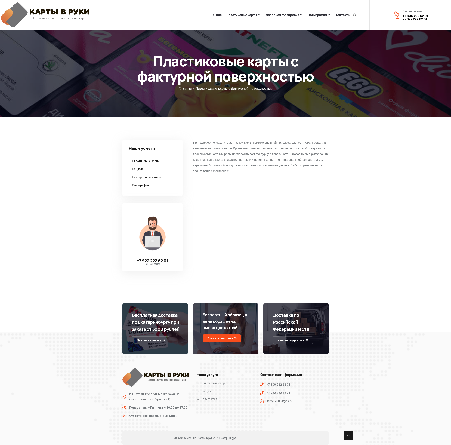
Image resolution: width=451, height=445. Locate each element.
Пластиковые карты (241, 15)
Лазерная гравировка (282, 15)
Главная (185, 88)
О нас (217, 15)
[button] (150, 340)
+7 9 (406, 19)
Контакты (342, 15)
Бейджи (137, 169)
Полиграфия (317, 15)
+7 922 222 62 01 (152, 260)
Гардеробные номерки (147, 177)
